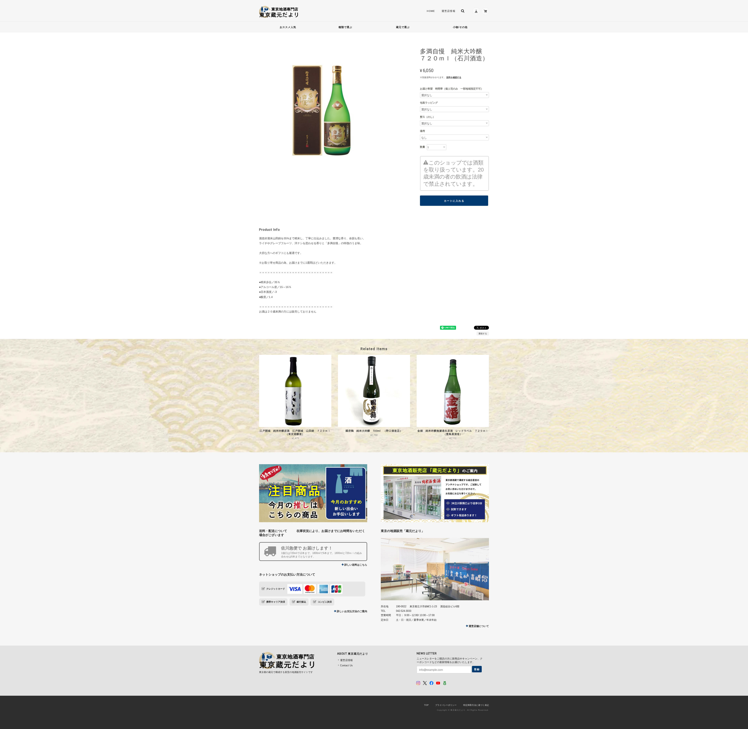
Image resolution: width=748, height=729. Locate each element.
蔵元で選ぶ (403, 27)
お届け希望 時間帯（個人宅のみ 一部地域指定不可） (451, 88)
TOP (426, 705)
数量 (422, 146)
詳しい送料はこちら (355, 564)
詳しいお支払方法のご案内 (352, 611)
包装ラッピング (429, 102)
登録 (477, 669)
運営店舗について (479, 626)
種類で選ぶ (345, 27)
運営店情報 (449, 11)
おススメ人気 (288, 27)
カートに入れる (454, 200)
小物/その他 (460, 27)
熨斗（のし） (427, 116)
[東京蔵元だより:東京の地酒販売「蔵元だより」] (435, 569)
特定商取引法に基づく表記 (476, 705)
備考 (422, 130)
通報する (482, 333)
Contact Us (346, 665)
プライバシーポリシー (446, 705)
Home (431, 11)
